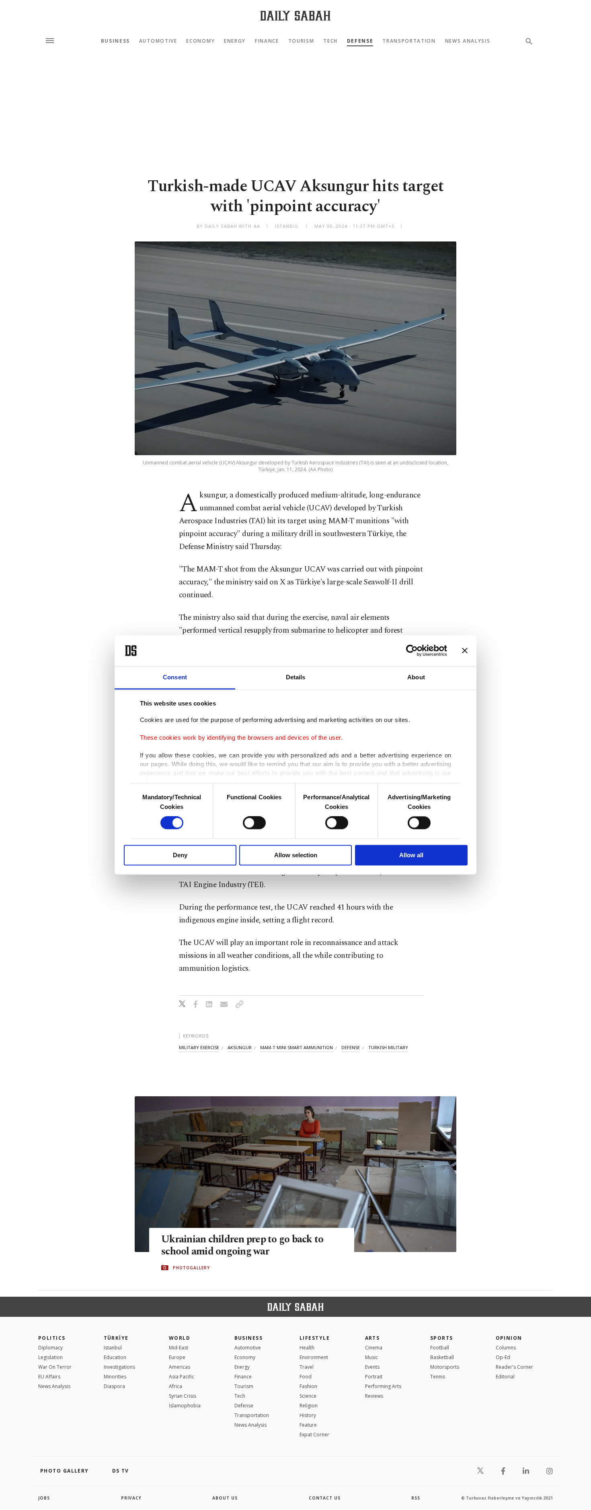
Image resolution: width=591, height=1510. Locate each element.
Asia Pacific (181, 1376)
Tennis (437, 1376)
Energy (235, 41)
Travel (307, 1367)
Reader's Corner (514, 1367)
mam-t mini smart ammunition (296, 1047)
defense (350, 1047)
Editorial (505, 1376)
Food (306, 1376)
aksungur (240, 1047)
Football (439, 1347)
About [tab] (416, 677)
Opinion (509, 1338)
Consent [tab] (175, 677)
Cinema (373, 1347)
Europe (177, 1357)
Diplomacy (50, 1347)
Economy (200, 41)
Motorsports (444, 1367)
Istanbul (113, 1347)
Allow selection (295, 855)
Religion (309, 1405)
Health (307, 1347)
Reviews (374, 1395)
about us (225, 1498)
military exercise (199, 1047)
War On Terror (55, 1367)
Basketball (442, 1357)
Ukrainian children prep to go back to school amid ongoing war (242, 1245)
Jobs (44, 1498)
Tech (330, 41)
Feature (308, 1424)
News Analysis (467, 41)
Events (372, 1367)
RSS (415, 1498)
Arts (372, 1338)
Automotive (158, 41)
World (179, 1338)
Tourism (301, 41)
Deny (180, 855)
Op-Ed (503, 1357)
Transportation (409, 41)
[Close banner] (465, 651)
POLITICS (52, 1338)
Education (115, 1357)
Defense (360, 41)
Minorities (115, 1376)
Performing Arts (383, 1386)
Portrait (373, 1376)
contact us (325, 1498)
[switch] (254, 823)
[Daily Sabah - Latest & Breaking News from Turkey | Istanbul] (295, 15)
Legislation (50, 1357)
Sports (441, 1338)
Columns (506, 1347)
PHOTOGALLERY (191, 1268)
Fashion (308, 1386)
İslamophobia (185, 1405)
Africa (175, 1386)
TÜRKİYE (116, 1338)
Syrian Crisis (182, 1395)
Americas (179, 1367)
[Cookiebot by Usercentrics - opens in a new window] (412, 651)
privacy (131, 1498)
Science (308, 1395)
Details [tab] (296, 677)
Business (115, 41)
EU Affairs (49, 1376)
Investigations (119, 1367)
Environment (314, 1357)
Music (371, 1357)
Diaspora (114, 1386)
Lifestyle (315, 1338)
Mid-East (178, 1347)
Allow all (411, 855)
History (308, 1415)
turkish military (388, 1047)
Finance (267, 41)
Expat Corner (314, 1434)
